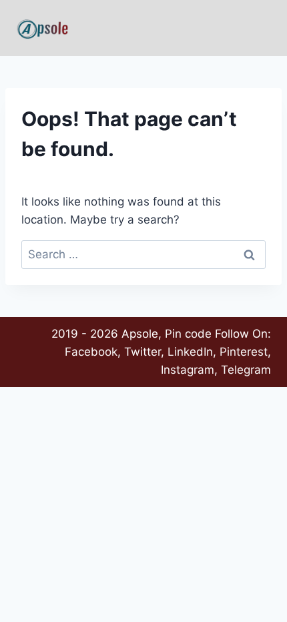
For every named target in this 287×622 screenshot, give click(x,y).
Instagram (187, 369)
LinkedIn (190, 351)
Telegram (246, 369)
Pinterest (244, 351)
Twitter (142, 351)
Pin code (188, 333)
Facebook (91, 351)
